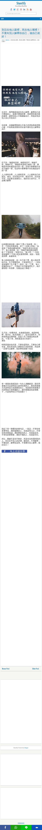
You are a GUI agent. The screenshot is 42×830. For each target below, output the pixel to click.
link (24, 9)
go (17, 9)
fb (11, 9)
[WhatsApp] (15, 827)
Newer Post (5, 669)
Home (3, 40)
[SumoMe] (37, 827)
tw (14, 9)
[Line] (26, 827)
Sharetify (21, 3)
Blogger (26, 747)
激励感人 (8, 40)
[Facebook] (5, 827)
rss (27, 9)
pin (21, 9)
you (30, 9)
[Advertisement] (18, 49)
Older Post (35, 669)
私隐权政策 (21, 823)
